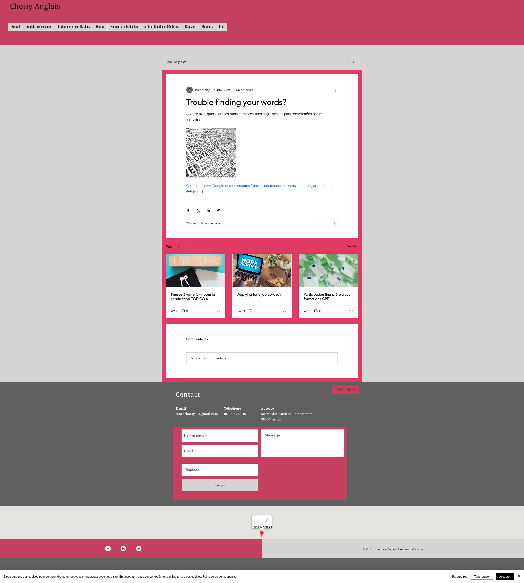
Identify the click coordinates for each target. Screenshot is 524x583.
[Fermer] (519, 576)
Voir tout (352, 246)
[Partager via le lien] (218, 210)
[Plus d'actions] (335, 89)
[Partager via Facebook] (188, 210)
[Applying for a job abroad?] (262, 270)
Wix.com (417, 549)
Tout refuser (482, 576)
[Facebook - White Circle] (108, 548)
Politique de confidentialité (220, 576)
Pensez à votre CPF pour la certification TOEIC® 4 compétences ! (193, 296)
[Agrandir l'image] (211, 152)
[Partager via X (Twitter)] (198, 210)
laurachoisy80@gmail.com (197, 414)
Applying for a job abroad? (259, 294)
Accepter (505, 576)
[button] (353, 61)
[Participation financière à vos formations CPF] (328, 270)
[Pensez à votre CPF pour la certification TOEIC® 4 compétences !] (195, 270)
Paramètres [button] (459, 576)
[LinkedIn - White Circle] (123, 548)
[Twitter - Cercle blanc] (138, 548)
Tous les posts (176, 62)
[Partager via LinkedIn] (208, 210)
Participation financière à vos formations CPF (327, 296)
